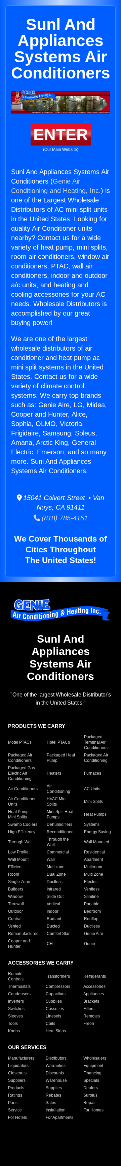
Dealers (90, 1088)
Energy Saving (97, 832)
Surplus (90, 1095)
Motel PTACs (20, 742)
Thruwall (16, 904)
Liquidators (18, 1065)
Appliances (93, 994)
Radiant (54, 918)
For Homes (93, 1110)
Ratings (15, 1095)
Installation (56, 1110)
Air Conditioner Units (22, 802)
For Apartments (59, 1117)
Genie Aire (93, 933)
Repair (89, 1102)
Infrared (54, 889)
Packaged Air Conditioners (20, 758)
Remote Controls (16, 976)
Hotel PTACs (58, 742)
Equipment (93, 1065)
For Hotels (17, 1117)
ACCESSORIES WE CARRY (41, 963)
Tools (13, 1023)
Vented (14, 926)
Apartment (93, 859)
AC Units (92, 788)
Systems (91, 824)
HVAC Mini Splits (57, 802)
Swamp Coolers (22, 824)
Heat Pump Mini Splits (18, 814)
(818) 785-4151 (64, 518)
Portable (91, 904)
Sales (51, 1102)
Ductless (55, 881)
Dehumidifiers (59, 824)
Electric (90, 881)
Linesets (53, 1016)
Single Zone (19, 881)
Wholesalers (94, 1058)
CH (50, 943)
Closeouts (17, 1073)
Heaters (54, 773)
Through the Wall (58, 842)
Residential (94, 852)
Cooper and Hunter (19, 944)
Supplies (54, 1001)
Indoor (52, 911)
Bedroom (92, 911)
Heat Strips (56, 1031)
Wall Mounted (96, 842)
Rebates (53, 1095)
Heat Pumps (95, 814)
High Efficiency (21, 832)
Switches (16, 1008)
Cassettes (55, 1008)
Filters (88, 1008)
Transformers (58, 976)
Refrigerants (94, 976)
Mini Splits (93, 801)
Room (13, 874)
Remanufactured (23, 933)
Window (15, 896)
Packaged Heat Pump (61, 758)
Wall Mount (18, 859)
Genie (89, 943)
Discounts (55, 1073)
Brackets (91, 1001)
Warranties (56, 1065)
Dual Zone (56, 874)
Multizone (56, 867)
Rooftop (91, 918)
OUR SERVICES (27, 1047)
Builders (15, 889)
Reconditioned (60, 832)
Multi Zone (93, 874)
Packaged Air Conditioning (96, 758)
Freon (88, 1023)
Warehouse (56, 1080)
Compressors (58, 986)
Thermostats (19, 986)
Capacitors (56, 994)
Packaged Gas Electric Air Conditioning (21, 773)
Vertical (53, 904)
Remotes (91, 1016)
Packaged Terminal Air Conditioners (96, 742)
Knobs (14, 1031)
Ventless (91, 889)
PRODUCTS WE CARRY (36, 726)
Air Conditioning (58, 789)
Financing (92, 1073)
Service (15, 1110)
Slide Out (55, 896)
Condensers (19, 994)
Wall (51, 859)
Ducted (53, 926)
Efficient (15, 867)
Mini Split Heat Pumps (60, 814)
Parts (12, 1102)
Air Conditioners (23, 788)
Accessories (94, 986)
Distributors (56, 1058)
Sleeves (15, 1016)
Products (16, 1088)
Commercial (58, 852)
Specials (91, 1080)
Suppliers (17, 1080)
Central (15, 918)
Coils (50, 1023)
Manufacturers (21, 1058)
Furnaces (92, 773)
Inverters (16, 1001)
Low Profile (18, 852)
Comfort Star (58, 933)
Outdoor (15, 911)
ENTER (60, 134)
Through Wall (20, 842)
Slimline (91, 896)
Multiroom (93, 867)
